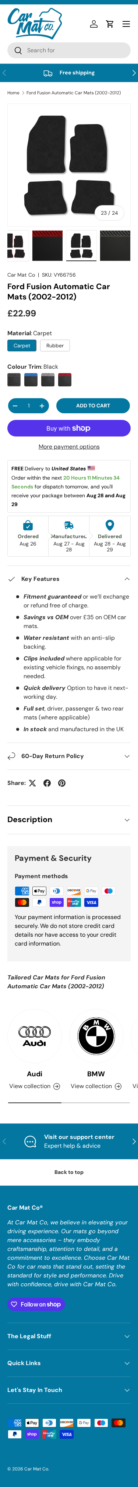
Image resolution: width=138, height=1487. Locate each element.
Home (13, 93)
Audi (34, 1074)
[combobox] (69, 50)
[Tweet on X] (32, 783)
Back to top (69, 1172)
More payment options (69, 446)
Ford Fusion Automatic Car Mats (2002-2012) (73, 93)
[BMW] (96, 1036)
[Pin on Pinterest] (61, 783)
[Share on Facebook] (47, 783)
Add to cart (93, 405)
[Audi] (34, 1036)
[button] (110, 24)
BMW (96, 1074)
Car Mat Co (21, 274)
